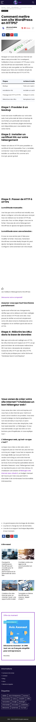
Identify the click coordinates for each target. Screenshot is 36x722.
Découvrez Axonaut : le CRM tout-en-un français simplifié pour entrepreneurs (16, 648)
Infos (3, 681)
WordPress (15, 7)
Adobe (4, 696)
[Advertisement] (18, 178)
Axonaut (26, 696)
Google (14, 702)
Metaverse (5, 708)
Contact (4, 676)
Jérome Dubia (11, 27)
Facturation (6, 702)
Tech (8, 7)
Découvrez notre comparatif (11, 297)
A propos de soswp (8, 673)
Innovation (15, 705)
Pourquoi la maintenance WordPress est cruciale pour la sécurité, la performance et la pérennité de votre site (9, 568)
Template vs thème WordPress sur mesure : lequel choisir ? (25, 596)
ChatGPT (22, 699)
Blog (3, 678)
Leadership (24, 705)
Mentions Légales (7, 684)
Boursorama (6, 699)
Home (3, 7)
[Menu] (2, 2)
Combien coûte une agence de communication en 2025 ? (25, 565)
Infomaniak (6, 705)
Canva (14, 699)
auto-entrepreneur (15, 696)
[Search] (33, 2)
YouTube (23, 708)
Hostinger (22, 702)
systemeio (14, 708)
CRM (28, 699)
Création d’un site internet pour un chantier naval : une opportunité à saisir (9, 596)
